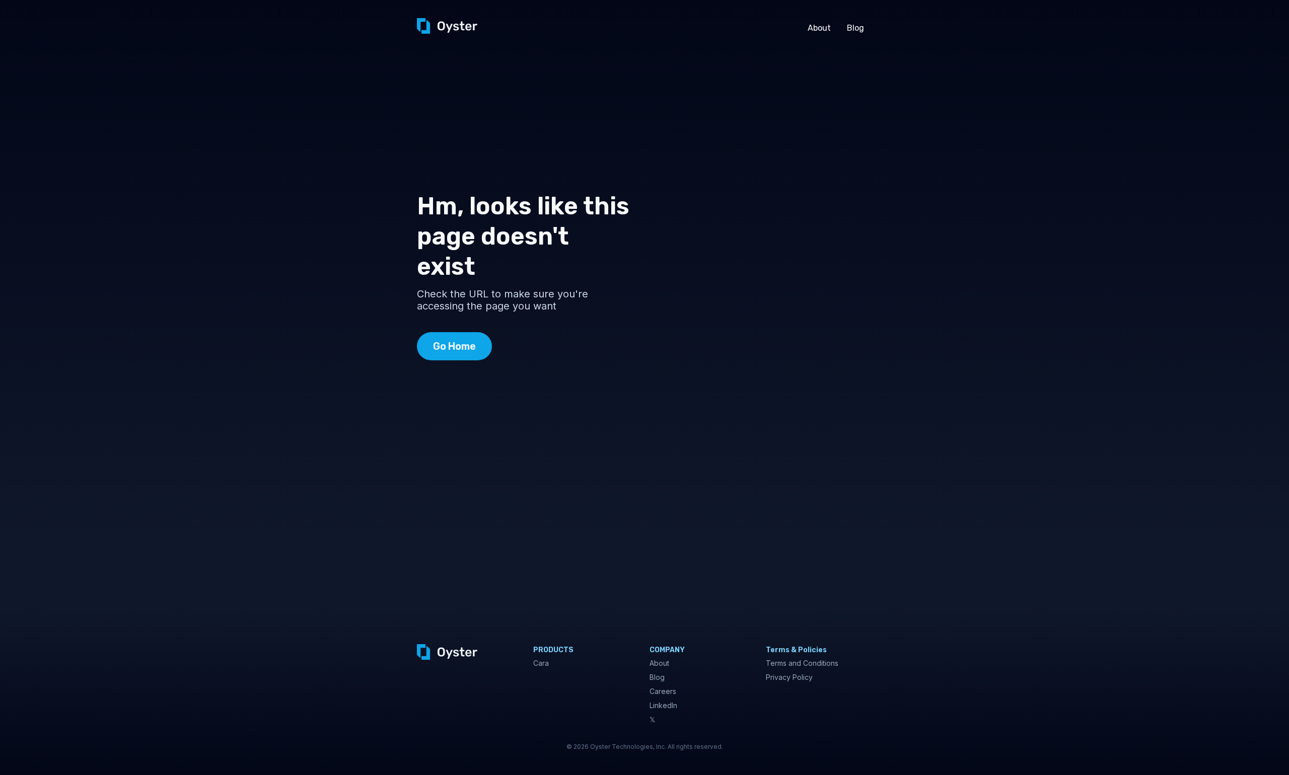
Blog (855, 28)
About (819, 28)
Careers (663, 691)
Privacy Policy (789, 677)
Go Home (454, 346)
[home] (447, 26)
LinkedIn (663, 705)
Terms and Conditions (802, 663)
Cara (541, 663)
